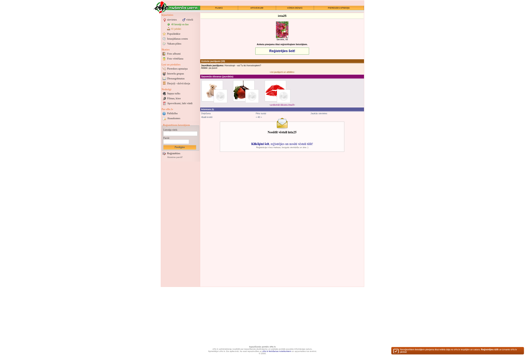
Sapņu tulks (173, 93)
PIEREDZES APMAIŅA (339, 8)
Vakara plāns (174, 43)
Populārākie (173, 33)
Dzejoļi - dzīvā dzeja (178, 83)
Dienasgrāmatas (176, 78)
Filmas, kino (174, 98)
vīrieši (189, 19)
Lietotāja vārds (170, 129)
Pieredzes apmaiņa (177, 68)
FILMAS (219, 8)
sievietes (172, 19)
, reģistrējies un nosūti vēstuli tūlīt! (282, 144)
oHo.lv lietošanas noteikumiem (276, 351)
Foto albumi (174, 53)
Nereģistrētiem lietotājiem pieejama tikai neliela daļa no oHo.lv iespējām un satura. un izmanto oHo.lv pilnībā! (458, 350)
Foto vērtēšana (175, 58)
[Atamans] (220, 96)
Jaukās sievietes (318, 113)
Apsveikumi (180, 103)
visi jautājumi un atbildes (282, 72)
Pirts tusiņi (261, 113)
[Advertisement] (180, 224)
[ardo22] (283, 96)
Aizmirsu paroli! (175, 157)
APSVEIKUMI (256, 8)
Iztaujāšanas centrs (177, 38)
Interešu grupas (175, 73)
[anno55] (252, 96)
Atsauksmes (173, 118)
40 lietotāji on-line (180, 24)
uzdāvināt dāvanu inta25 (282, 105)
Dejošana (206, 113)
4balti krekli (206, 117)
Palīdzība (172, 113)
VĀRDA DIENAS (294, 8)
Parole (166, 138)
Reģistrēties (173, 153)
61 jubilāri (176, 28)
